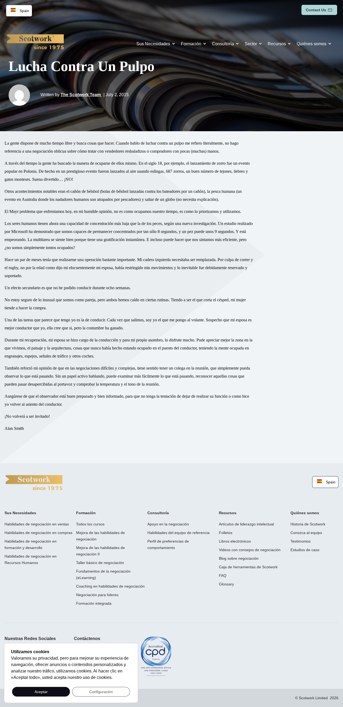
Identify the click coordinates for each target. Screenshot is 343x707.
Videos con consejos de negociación (250, 550)
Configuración (101, 692)
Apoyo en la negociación (168, 524)
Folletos (225, 533)
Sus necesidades (153, 44)
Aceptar (41, 692)
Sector (251, 44)
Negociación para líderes (97, 595)
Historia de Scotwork (307, 524)
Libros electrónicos (235, 541)
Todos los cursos (90, 524)
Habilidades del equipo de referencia (178, 533)
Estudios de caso (304, 550)
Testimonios (300, 541)
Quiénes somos (311, 44)
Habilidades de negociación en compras (38, 533)
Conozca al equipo (306, 533)
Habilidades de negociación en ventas (37, 524)
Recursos (277, 44)
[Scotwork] (34, 482)
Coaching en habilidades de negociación (110, 586)
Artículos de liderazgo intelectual (246, 524)
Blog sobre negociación (239, 558)
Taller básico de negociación (100, 563)
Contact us (316, 10)
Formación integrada (93, 603)
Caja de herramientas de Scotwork (248, 567)
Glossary (226, 584)
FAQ (222, 575)
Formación (191, 44)
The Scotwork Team (81, 94)
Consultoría (223, 44)
